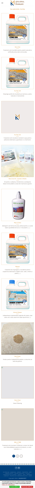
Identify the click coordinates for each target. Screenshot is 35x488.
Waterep (17, 266)
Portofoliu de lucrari (9, 474)
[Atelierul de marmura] (17, 3)
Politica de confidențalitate (8, 484)
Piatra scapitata (19, 473)
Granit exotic (9, 473)
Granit (19, 472)
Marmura (13, 472)
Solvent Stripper (17, 312)
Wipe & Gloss (17, 222)
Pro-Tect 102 (17, 135)
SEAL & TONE (17, 442)
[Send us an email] (19, 468)
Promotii (29, 474)
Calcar (27, 473)
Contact (6, 476)
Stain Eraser (17, 356)
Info (24, 474)
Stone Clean (17, 400)
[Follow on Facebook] (16, 468)
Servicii (20, 474)
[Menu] (2, 3)
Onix (30, 472)
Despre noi (6, 472)
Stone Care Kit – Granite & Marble (17, 178)
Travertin (25, 472)
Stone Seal (17, 47)
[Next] (21, 456)
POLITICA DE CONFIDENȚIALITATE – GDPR (21, 476)
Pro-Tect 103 (17, 91)
